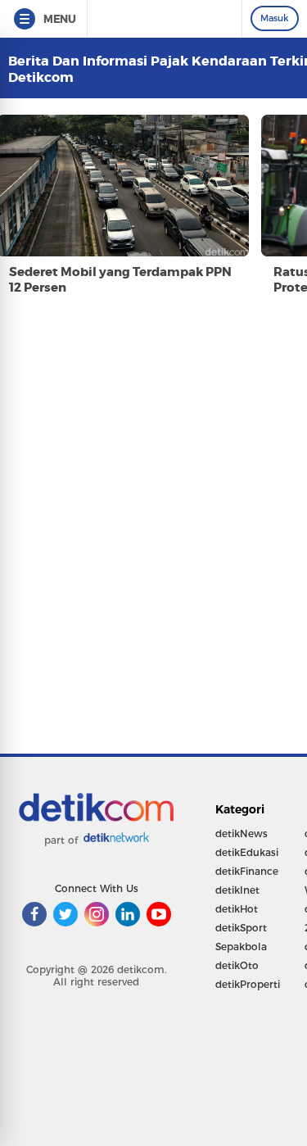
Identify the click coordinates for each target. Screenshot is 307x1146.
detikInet (237, 890)
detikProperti (247, 984)
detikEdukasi (246, 852)
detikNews (241, 833)
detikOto (237, 965)
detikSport (241, 928)
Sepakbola (241, 946)
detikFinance (246, 871)
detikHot (236, 909)
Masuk (274, 18)
